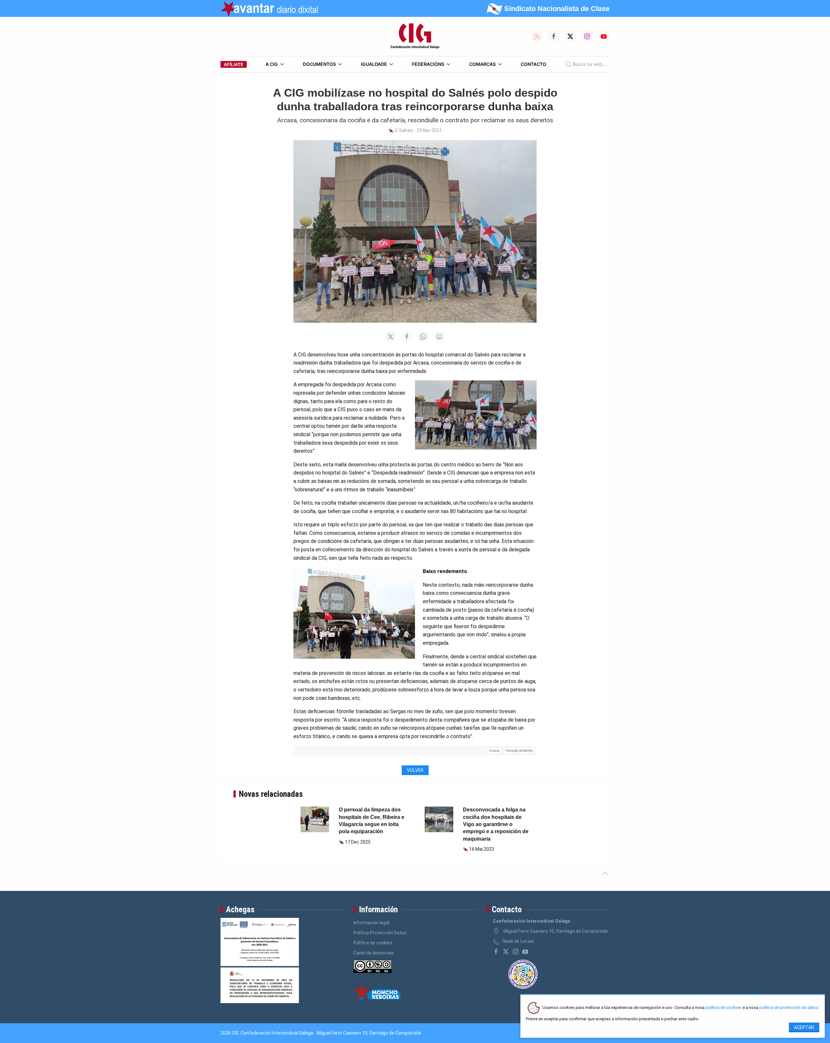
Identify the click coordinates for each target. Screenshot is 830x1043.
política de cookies (723, 1007)
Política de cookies (372, 942)
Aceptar (804, 1027)
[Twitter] (506, 951)
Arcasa (494, 750)
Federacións (428, 64)
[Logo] (415, 36)
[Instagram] (515, 951)
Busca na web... (589, 64)
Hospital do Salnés (519, 750)
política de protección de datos (788, 1007)
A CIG (272, 64)
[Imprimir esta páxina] (439, 336)
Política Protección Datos (380, 932)
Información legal (371, 922)
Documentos (319, 64)
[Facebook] (496, 951)
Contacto (533, 64)
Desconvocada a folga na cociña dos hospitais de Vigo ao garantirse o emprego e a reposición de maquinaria (495, 824)
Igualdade (374, 64)
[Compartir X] (391, 336)
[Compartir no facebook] (407, 336)
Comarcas (482, 64)
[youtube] (525, 951)
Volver (415, 770)
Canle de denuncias (373, 952)
